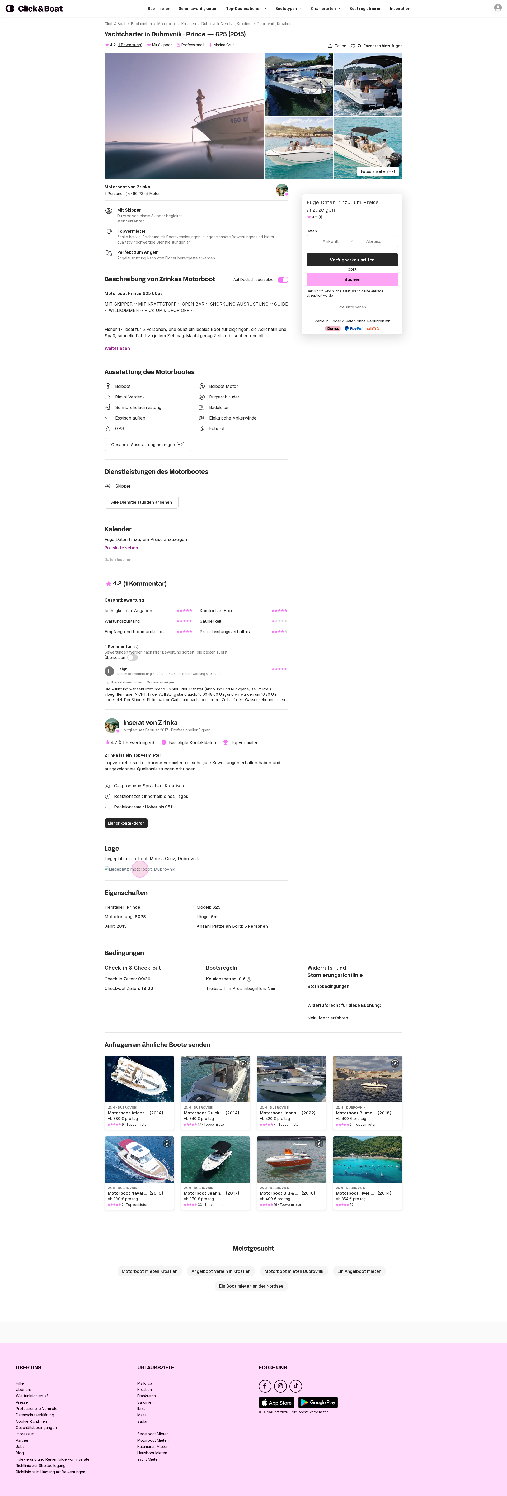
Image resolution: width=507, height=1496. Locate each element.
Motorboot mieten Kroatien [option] (149, 1271)
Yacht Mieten (148, 1459)
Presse (22, 1402)
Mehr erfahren (333, 1018)
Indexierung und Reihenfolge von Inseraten (54, 1459)
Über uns (24, 1389)
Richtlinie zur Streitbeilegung (40, 1465)
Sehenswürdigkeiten (198, 8)
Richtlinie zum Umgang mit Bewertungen (50, 1472)
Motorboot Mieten (153, 1440)
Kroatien (144, 1389)
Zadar (142, 1421)
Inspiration (400, 8)
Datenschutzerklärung (35, 1415)
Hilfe (20, 1383)
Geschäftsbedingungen (36, 1427)
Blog (20, 1453)
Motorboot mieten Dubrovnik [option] (294, 1271)
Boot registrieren (366, 8)
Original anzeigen (160, 682)
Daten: (312, 231)
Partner (22, 1440)
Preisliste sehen (121, 547)
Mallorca (144, 1383)
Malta (142, 1415)
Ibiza (141, 1408)
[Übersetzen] (132, 657)
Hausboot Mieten (152, 1453)
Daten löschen (118, 559)
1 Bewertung (129, 44)
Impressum (25, 1434)
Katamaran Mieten (152, 1446)
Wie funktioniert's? (32, 1396)
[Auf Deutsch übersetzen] (283, 280)
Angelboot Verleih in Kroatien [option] (221, 1271)
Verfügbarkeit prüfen (352, 260)
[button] (336, 46)
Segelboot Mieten (153, 1434)
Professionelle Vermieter (37, 1408)
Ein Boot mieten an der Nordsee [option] (251, 1286)
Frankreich (146, 1396)
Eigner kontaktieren (126, 823)
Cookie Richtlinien (31, 1421)
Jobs (20, 1446)
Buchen (352, 279)
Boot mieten (159, 8)
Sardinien (145, 1402)
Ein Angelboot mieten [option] (359, 1271)
